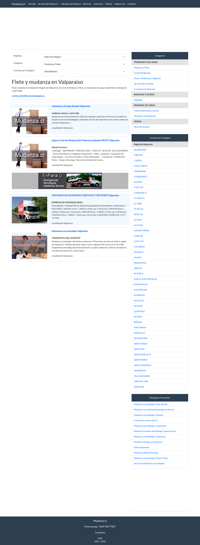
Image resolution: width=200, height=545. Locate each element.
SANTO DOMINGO (142, 365)
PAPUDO (138, 268)
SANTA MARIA (140, 360)
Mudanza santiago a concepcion (148, 442)
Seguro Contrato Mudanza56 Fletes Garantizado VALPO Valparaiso (85, 140)
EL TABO (138, 203)
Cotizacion (98, 4)
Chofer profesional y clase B (146, 110)
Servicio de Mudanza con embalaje (149, 463)
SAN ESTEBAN (140, 343)
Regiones (17, 55)
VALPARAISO (140, 370)
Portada (32, 4)
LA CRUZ (138, 219)
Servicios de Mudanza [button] (47, 4)
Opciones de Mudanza (71, 4)
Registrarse (120, 4)
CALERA (138, 160)
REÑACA (138, 322)
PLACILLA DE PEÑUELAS (145, 279)
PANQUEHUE (140, 263)
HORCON (138, 214)
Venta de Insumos (142, 127)
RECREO (138, 316)
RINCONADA (140, 327)
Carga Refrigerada (142, 73)
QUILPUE (138, 306)
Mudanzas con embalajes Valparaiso (70, 231)
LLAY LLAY (139, 241)
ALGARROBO (140, 149)
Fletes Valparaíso (141, 447)
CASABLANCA (140, 176)
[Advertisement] (93, 28)
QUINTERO (139, 311)
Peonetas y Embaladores (145, 116)
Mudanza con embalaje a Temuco (148, 415)
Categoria (17, 63)
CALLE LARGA (140, 166)
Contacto (131, 4)
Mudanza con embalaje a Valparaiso (150, 436)
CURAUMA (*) (140, 193)
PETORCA (138, 273)
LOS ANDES (139, 246)
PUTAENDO (139, 295)
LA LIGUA (138, 225)
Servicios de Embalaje (143, 83)
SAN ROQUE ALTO (142, 354)
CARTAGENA (140, 171)
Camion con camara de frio (145, 420)
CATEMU (138, 182)
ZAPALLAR (139, 387)
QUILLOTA (139, 300)
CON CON (138, 187)
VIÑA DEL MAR (141, 381)
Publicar (109, 4)
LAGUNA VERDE (141, 230)
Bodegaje (138, 100)
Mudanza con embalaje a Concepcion (150, 426)
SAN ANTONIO (141, 338)
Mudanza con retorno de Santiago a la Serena (154, 409)
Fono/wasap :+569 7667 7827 (100, 526)
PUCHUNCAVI (140, 290)
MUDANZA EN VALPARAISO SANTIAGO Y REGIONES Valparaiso (85, 195)
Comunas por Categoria (24, 70)
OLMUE (137, 257)
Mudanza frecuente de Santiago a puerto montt (155, 431)
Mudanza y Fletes (142, 67)
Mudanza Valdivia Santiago (146, 452)
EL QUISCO (139, 198)
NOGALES (138, 252)
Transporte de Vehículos (144, 89)
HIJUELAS (138, 209)
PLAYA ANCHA (140, 284)
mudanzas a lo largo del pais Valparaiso (71, 106)
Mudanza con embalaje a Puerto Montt (151, 458)
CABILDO (138, 155)
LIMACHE (138, 236)
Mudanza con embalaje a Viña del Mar (151, 404)
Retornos (87, 4)
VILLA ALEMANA (142, 376)
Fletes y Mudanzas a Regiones (147, 78)
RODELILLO (139, 333)
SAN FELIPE (139, 349)
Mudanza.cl (18, 3)
